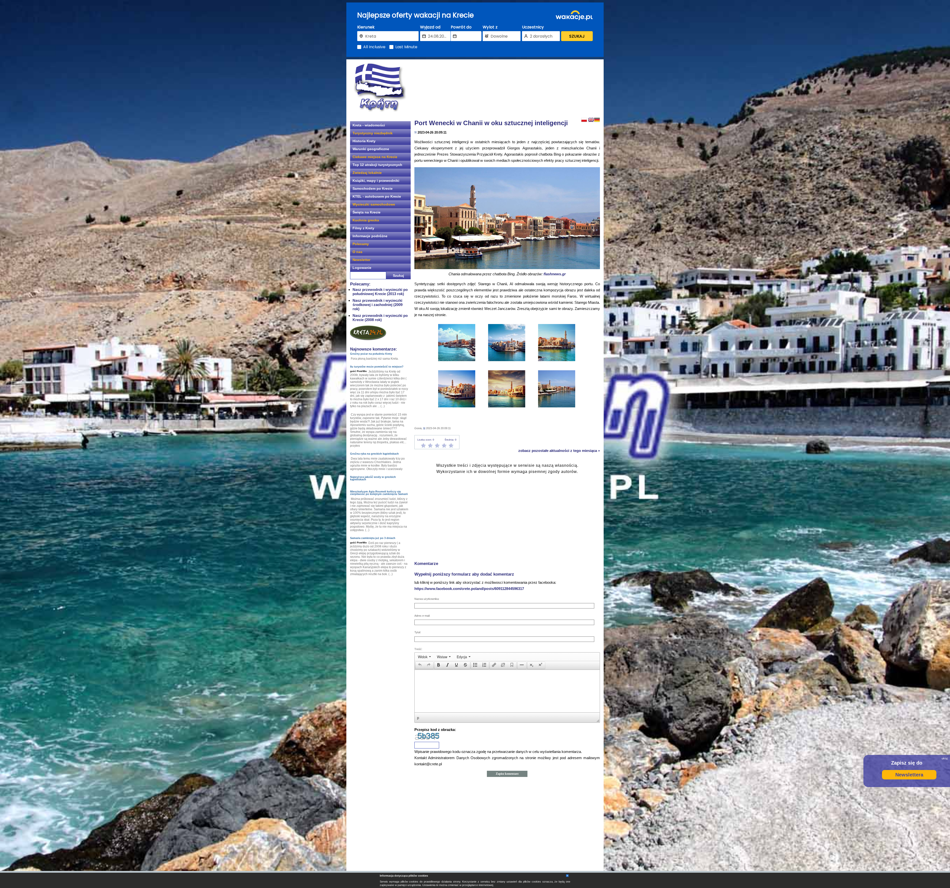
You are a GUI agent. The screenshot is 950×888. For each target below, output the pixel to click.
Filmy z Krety (363, 228)
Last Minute (406, 47)
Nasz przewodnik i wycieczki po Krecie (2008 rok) (380, 317)
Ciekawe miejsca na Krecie (375, 157)
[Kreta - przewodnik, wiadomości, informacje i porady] (380, 87)
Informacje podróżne (370, 236)
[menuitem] (424, 656)
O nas (357, 252)
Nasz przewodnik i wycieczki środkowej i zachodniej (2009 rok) (378, 304)
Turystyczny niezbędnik (373, 133)
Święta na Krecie (366, 212)
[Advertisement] (507, 88)
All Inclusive (374, 47)
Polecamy (361, 244)
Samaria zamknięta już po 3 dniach (372, 538)
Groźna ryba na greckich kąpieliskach (374, 453)
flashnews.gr (555, 274)
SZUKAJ (577, 36)
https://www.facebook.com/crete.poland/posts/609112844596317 (469, 588)
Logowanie (362, 268)
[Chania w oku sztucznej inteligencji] (507, 268)
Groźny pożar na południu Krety (371, 353)
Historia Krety (364, 141)
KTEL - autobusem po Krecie (377, 196)
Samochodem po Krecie (373, 188)
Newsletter (361, 260)
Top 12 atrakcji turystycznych (377, 165)
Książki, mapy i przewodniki (376, 181)
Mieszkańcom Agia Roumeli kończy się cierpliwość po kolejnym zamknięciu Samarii (379, 492)
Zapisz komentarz (507, 773)
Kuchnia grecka (366, 220)
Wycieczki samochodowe (374, 204)
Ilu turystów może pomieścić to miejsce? (377, 366)
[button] (419, 665)
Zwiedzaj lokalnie (367, 173)
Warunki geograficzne (371, 149)
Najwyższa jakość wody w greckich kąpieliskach (373, 478)
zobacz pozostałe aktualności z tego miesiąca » (559, 450)
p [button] (418, 717)
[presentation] (424, 656)
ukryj (945, 758)
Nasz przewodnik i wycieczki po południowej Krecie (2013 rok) (380, 291)
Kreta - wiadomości (369, 125)
